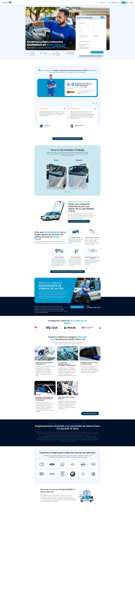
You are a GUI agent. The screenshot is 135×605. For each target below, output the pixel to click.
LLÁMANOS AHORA (76, 306)
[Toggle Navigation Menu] (131, 3)
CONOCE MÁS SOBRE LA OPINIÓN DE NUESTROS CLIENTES (66, 138)
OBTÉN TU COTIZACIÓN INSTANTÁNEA (78, 221)
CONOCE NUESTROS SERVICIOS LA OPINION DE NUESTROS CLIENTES (66, 271)
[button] (89, 27)
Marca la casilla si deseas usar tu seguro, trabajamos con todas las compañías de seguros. (84, 46)
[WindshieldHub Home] (8, 3)
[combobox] (84, 27)
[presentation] (93, 103)
